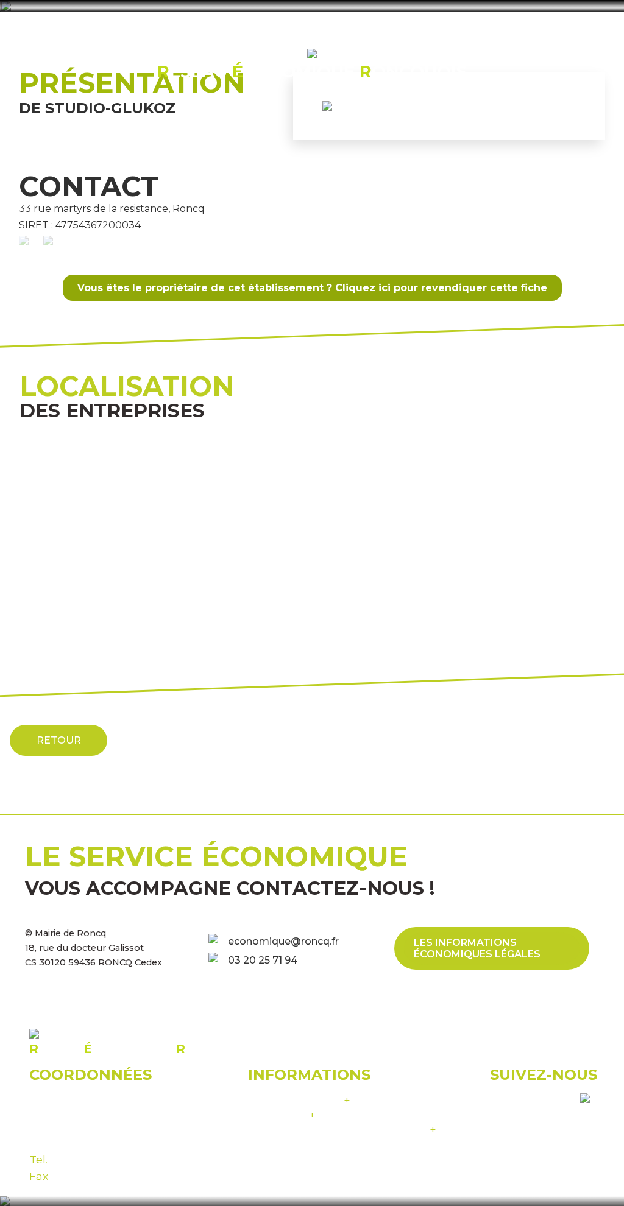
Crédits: (342, 1129)
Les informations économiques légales (477, 948)
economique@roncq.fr (283, 941)
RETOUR (59, 740)
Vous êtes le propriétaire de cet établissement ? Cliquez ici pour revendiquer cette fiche (312, 288)
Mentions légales (299, 1099)
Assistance (282, 1114)
